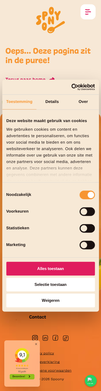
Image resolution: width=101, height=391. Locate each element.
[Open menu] (88, 11)
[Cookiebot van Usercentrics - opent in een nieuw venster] (72, 87)
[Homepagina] (50, 19)
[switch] (87, 211)
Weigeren (51, 300)
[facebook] (55, 338)
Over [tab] (83, 101)
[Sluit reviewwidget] (36, 344)
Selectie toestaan (50, 284)
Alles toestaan (50, 268)
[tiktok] (65, 338)
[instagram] (35, 338)
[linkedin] (45, 338)
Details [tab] (52, 101)
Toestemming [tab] (19, 101)
